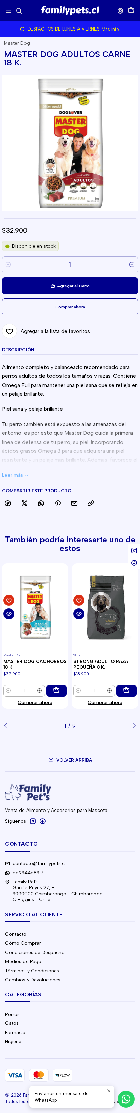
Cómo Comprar (23, 943)
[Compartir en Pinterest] (58, 503)
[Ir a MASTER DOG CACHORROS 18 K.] (35, 607)
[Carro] (131, 10)
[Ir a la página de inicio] (70, 11)
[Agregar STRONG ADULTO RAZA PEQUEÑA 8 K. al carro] (126, 691)
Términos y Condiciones (32, 971)
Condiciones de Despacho (35, 952)
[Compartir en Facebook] (8, 503)
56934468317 (28, 873)
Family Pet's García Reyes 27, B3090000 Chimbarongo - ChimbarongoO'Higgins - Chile (58, 891)
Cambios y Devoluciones (32, 980)
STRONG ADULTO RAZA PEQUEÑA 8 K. (100, 664)
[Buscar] (18, 10)
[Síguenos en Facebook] (42, 821)
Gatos (12, 1023)
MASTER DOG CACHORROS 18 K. (34, 664)
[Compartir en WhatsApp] (41, 503)
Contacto (16, 934)
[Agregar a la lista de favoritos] (8, 600)
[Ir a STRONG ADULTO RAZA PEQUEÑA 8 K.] (105, 607)
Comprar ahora (35, 702)
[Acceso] (120, 10)
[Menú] (8, 10)
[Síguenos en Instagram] (32, 821)
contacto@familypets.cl (39, 863)
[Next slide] (133, 726)
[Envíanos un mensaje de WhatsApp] (126, 1099)
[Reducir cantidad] (8, 265)
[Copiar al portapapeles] (91, 503)
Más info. (111, 29)
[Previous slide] (7, 726)
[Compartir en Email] (74, 503)
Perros (12, 1014)
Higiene (13, 1041)
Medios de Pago (23, 961)
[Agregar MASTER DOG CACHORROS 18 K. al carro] (56, 691)
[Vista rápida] (8, 613)
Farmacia (15, 1032)
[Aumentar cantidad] (132, 265)
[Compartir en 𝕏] (24, 503)
